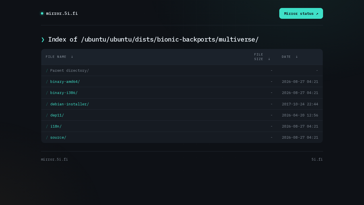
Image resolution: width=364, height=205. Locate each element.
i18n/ (56, 126)
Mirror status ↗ (301, 13)
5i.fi (317, 159)
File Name (56, 57)
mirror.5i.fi (62, 13)
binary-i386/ (64, 92)
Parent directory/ (69, 70)
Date (286, 57)
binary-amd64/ (65, 81)
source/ (58, 137)
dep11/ (57, 115)
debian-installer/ (69, 103)
